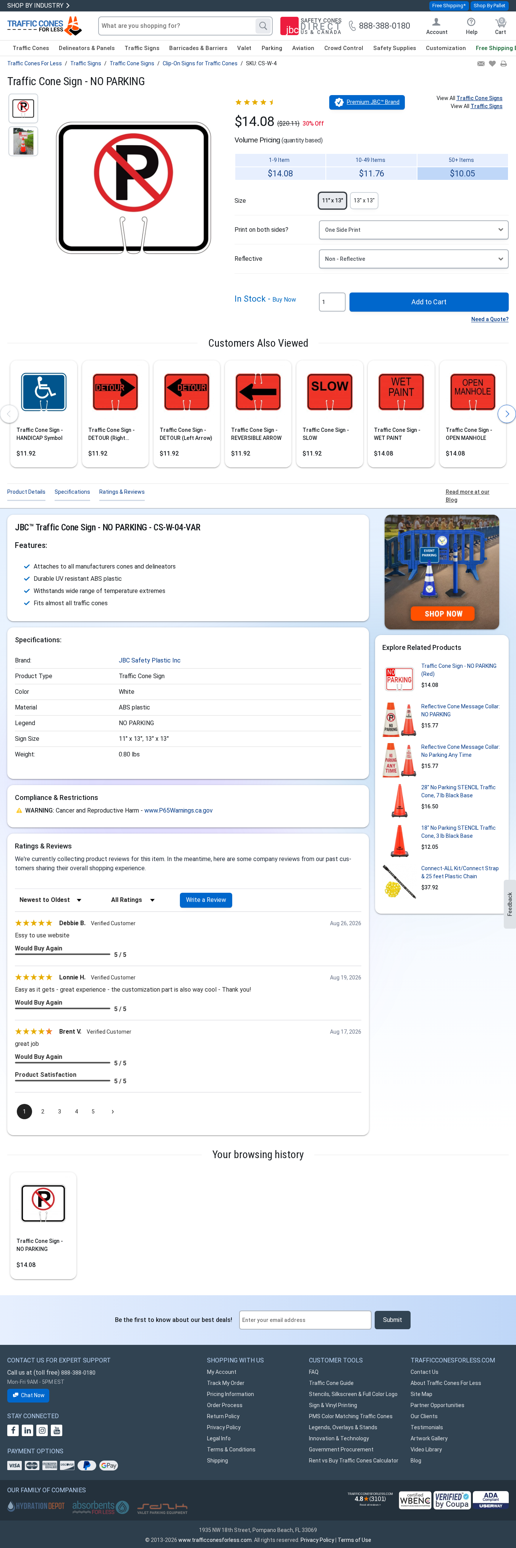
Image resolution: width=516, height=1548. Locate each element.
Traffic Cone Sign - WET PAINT (397, 434)
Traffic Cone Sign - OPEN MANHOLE (469, 434)
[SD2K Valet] (162, 1509)
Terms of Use (354, 1540)
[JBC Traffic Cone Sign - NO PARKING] (43, 1205)
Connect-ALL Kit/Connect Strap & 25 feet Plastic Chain (460, 872)
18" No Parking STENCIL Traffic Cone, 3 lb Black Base (458, 832)
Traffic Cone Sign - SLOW (325, 434)
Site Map (421, 1394)
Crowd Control (343, 48)
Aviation (303, 48)
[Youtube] (56, 1430)
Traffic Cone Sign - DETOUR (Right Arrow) (111, 434)
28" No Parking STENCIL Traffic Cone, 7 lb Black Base (458, 791)
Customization (446, 48)
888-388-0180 (78, 1373)
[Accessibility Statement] (491, 1500)
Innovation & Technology (339, 1438)
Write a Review (206, 899)
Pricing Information (230, 1394)
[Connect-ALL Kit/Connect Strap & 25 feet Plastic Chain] (399, 881)
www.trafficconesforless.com (215, 1540)
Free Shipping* (449, 5)
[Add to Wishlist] (492, 64)
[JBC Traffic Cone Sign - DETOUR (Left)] (187, 394)
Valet (244, 48)
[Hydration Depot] (36, 1506)
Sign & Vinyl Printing (333, 1405)
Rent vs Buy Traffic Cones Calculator (353, 1461)
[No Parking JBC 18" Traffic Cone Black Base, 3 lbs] (399, 841)
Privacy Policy (224, 1427)
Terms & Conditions (231, 1449)
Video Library (426, 1449)
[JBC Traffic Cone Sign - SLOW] (329, 394)
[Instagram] (42, 1430)
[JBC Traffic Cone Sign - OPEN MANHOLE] (473, 394)
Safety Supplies (394, 48)
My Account (221, 1372)
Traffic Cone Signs (479, 98)
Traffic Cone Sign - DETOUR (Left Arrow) (186, 434)
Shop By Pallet (489, 5)
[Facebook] (13, 1430)
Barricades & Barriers (198, 48)
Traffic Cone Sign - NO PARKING (39, 1245)
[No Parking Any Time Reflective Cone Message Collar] (399, 760)
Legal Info (219, 1438)
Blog (416, 1461)
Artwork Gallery (429, 1438)
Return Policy (223, 1416)
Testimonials (427, 1427)
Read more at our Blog (468, 496)
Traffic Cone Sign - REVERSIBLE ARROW (256, 434)
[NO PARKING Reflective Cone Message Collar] (399, 720)
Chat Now (33, 1395)
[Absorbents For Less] (100, 1508)
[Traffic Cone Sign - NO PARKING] (23, 108)
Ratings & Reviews (122, 492)
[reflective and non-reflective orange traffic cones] (44, 26)
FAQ (314, 1372)
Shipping (217, 1461)
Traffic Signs (142, 48)
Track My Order (225, 1383)
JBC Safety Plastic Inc (150, 660)
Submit (392, 1319)
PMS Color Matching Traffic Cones (351, 1416)
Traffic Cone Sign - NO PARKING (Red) (459, 670)
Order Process (225, 1405)
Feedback (510, 904)
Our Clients (424, 1416)
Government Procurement (341, 1449)
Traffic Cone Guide (331, 1383)
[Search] (263, 26)
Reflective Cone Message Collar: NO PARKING (460, 710)
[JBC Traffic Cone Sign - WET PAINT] (401, 394)
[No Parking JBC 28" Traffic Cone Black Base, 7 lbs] (399, 801)
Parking (272, 48)
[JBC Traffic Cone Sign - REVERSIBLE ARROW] (258, 394)
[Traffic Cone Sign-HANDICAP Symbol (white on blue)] (43, 394)
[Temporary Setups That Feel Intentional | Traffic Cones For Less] (442, 572)
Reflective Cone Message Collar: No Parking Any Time (460, 751)
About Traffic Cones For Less (446, 1383)
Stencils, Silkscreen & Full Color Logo (353, 1394)
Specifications (72, 492)
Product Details (26, 492)
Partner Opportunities (437, 1405)
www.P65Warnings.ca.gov (178, 810)
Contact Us (424, 1372)
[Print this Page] (503, 64)
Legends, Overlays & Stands (343, 1427)
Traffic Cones (31, 48)
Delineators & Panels (87, 48)
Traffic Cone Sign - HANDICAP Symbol (39, 434)
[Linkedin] (27, 1430)
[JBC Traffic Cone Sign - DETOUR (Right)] (115, 394)
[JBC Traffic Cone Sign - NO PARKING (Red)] (399, 679)
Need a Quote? (490, 319)
